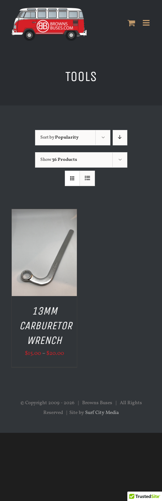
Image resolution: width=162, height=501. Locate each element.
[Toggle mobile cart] (131, 23)
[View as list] (87, 178)
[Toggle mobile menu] (147, 23)
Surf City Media (102, 412)
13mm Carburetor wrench (45, 325)
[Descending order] (120, 137)
